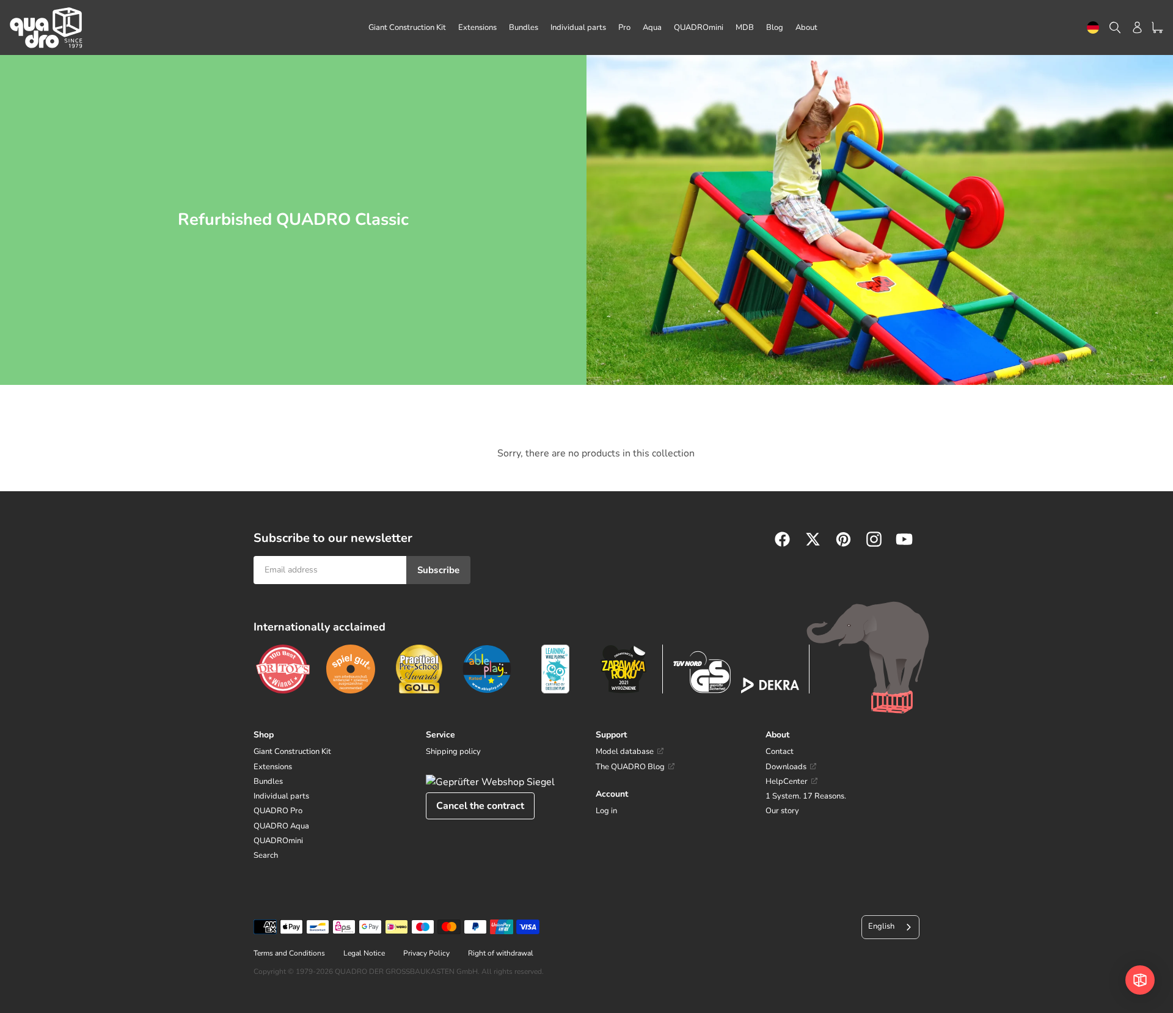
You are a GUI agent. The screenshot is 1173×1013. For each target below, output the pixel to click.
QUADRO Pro (278, 810)
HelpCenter (787, 781)
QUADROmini (278, 840)
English (881, 926)
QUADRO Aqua (281, 826)
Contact (780, 751)
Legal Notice (364, 953)
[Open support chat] (1140, 980)
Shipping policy (453, 751)
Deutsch (1093, 27)
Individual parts (281, 796)
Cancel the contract (480, 806)
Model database (625, 751)
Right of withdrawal (500, 953)
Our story (782, 810)
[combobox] (1093, 27)
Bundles (268, 781)
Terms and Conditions (289, 953)
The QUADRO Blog (630, 766)
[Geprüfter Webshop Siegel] (490, 782)
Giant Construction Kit (292, 751)
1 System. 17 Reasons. (806, 796)
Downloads (786, 766)
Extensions (273, 766)
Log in (606, 810)
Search (266, 855)
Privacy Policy (426, 953)
